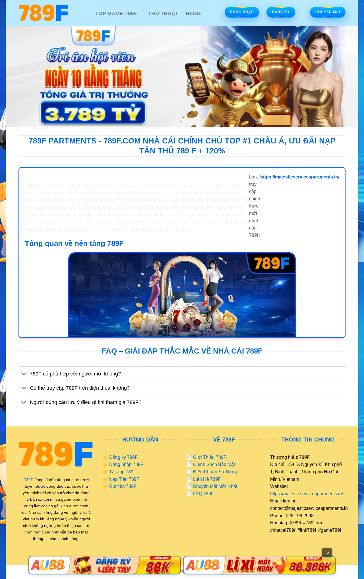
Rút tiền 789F (122, 486)
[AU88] (104, 565)
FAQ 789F (203, 493)
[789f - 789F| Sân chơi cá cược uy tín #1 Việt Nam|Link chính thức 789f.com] (52, 13)
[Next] (344, 76)
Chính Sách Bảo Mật (214, 464)
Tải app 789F (122, 471)
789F (28, 479)
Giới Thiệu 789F (209, 457)
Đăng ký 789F (123, 457)
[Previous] (20, 76)
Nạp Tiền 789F (124, 479)
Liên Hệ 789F (207, 479)
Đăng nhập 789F (126, 464)
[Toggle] (24, 374)
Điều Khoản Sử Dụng (215, 471)
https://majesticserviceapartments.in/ (306, 493)
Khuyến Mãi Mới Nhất (215, 486)
